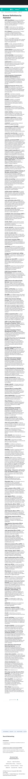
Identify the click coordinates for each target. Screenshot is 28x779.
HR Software (19, 731)
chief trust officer (9, 564)
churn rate (7, 576)
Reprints (20, 767)
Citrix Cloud (8, 687)
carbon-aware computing (11, 191)
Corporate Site (14, 767)
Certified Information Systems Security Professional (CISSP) (13, 358)
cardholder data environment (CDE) (14, 213)
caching (7, 67)
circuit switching (9, 617)
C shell (6, 27)
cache (6, 43)
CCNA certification (10, 289)
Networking (6, 731)
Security (11, 731)
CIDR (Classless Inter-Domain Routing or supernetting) (13, 588)
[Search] (26, 9)
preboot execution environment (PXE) (12, 748)
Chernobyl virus (9, 481)
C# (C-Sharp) (8, 31)
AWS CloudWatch (9, 20)
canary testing (9, 112)
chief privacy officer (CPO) (12, 536)
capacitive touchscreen (11, 133)
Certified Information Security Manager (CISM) (13, 348)
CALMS (7, 99)
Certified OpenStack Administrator (14, 368)
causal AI (7, 265)
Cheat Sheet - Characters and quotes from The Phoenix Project (15, 470)
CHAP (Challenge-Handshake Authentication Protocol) (12, 408)
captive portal (8, 165)
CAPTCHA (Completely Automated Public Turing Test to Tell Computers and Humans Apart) (15, 158)
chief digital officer (10, 496)
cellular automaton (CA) (11, 313)
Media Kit (8, 767)
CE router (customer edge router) (14, 306)
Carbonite (7, 198)
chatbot (7, 444)
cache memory (9, 49)
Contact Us (18, 763)
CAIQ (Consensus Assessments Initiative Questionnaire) (13, 76)
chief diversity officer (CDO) (12, 504)
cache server (8, 61)
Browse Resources (14, 758)
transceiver (6, 740)
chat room (7, 439)
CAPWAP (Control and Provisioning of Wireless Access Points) (15, 171)
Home (2, 12)
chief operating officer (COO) (12, 530)
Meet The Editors (16, 761)
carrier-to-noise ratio (10, 233)
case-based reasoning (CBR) (12, 239)
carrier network (9, 227)
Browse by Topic (14, 757)
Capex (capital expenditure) (12, 150)
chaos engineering (10, 395)
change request (9, 384)
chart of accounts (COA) (11, 422)
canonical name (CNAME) (11, 126)
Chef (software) (9, 477)
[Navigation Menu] (2, 9)
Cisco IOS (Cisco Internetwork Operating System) (13, 645)
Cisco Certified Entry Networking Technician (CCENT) (14, 631)
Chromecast (8, 571)
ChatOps (7, 449)
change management (10, 377)
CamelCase (8, 106)
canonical (7, 123)
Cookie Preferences (14, 773)
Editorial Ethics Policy (10, 763)
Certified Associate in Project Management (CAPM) (13, 330)
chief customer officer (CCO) (12, 488)
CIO (15, 731)
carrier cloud (8, 221)
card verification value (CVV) (12, 200)
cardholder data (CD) (10, 208)
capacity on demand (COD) (12, 140)
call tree (7, 94)
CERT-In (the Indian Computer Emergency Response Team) (13, 322)
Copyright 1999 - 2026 (16, 771)
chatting (7, 457)
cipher (6, 598)
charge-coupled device (11, 417)
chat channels (8, 435)
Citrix (6, 670)
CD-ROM (7, 294)
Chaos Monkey (9, 401)
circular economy (9, 625)
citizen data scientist (10, 654)
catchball (7, 246)
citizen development (10, 662)
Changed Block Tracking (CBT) (13, 388)
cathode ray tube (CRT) (11, 259)
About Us (9, 761)
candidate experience (10, 117)
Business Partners (15, 765)
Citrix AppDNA (9, 679)
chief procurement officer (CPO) (13, 544)
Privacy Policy (6, 773)
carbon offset (8, 187)
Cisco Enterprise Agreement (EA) (14, 638)
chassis (7, 428)
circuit (6, 613)
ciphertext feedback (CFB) (12, 607)
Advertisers (6, 765)
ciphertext (7, 603)
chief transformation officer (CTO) (14, 557)
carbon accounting (10, 179)
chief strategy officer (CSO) (12, 550)
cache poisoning (9, 55)
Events (21, 765)
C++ (6, 38)
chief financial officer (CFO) (12, 511)
